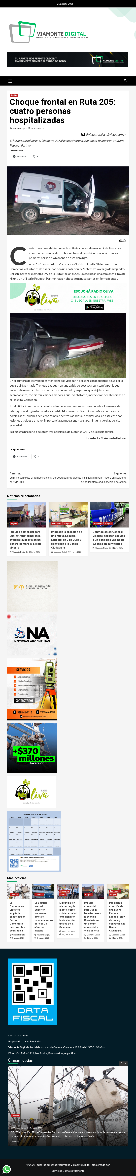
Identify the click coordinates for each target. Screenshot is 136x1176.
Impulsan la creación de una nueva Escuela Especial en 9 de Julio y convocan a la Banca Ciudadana (66, 539)
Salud (63, 895)
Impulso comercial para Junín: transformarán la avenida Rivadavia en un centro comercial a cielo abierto (25, 539)
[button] (10, 80)
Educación (57, 524)
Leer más (15, 1141)
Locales (14, 895)
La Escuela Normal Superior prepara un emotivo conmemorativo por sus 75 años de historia (43, 916)
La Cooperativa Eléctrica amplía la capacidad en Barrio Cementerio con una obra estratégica (17, 916)
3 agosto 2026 (18, 938)
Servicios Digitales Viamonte (68, 1170)
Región (14, 95)
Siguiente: (97, 478)
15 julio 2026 (34, 552)
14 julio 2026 (75, 552)
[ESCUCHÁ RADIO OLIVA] (68, 297)
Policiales (98, 524)
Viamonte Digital (19, 128)
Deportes (64, 891)
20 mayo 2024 (37, 128)
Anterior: (39, 478)
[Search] (125, 81)
